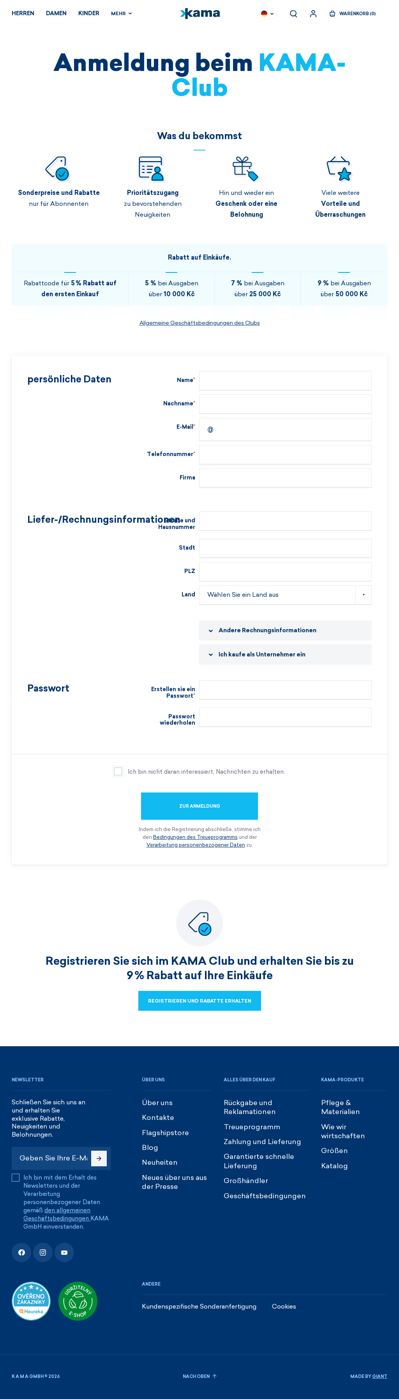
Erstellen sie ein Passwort (173, 692)
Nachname (178, 403)
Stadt (187, 548)
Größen (334, 1150)
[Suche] (293, 14)
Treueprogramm (252, 1127)
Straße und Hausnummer (176, 524)
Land (188, 594)
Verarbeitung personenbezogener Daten (196, 845)
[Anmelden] (313, 14)
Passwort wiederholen (177, 720)
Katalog (334, 1166)
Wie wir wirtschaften (343, 1131)
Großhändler (246, 1180)
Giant (379, 1376)
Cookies (284, 1306)
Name (185, 380)
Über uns (157, 1102)
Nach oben (196, 1376)
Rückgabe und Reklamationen (250, 1107)
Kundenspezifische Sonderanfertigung (199, 1306)
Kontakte (158, 1117)
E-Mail (185, 427)
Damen (56, 13)
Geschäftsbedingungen (265, 1196)
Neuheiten (160, 1162)
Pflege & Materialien (340, 1107)
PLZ (189, 571)
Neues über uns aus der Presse (174, 1182)
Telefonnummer (170, 454)
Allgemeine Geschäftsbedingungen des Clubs (199, 323)
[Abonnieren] (99, 1158)
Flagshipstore (165, 1132)
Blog (150, 1147)
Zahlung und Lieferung (262, 1141)
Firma (187, 477)
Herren (23, 13)
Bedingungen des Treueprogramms (195, 837)
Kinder (88, 13)
